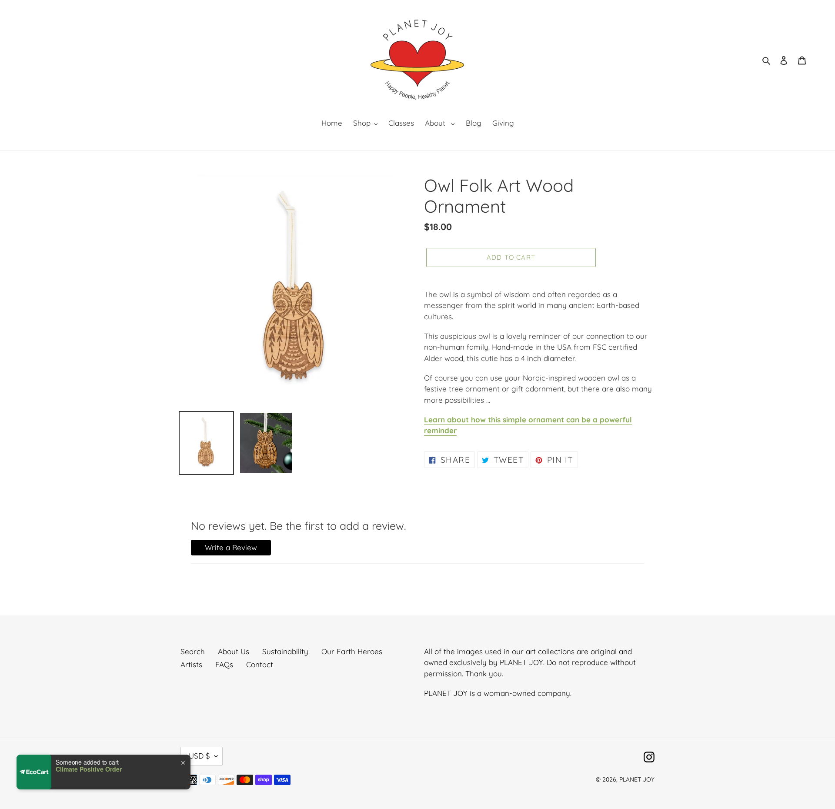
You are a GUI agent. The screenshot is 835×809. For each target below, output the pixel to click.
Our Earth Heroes (351, 651)
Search (192, 651)
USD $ (199, 755)
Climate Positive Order (89, 769)
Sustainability (285, 651)
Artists (191, 664)
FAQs (224, 664)
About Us (233, 651)
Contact (259, 664)
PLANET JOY (637, 779)
